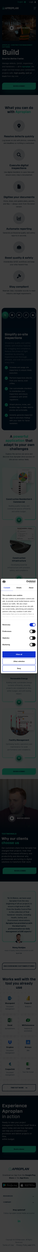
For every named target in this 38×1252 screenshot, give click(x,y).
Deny (19, 668)
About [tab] (31, 588)
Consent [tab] (7, 588)
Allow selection (19, 661)
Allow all (19, 654)
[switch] (33, 631)
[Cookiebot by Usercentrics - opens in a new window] (27, 581)
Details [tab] (19, 588)
